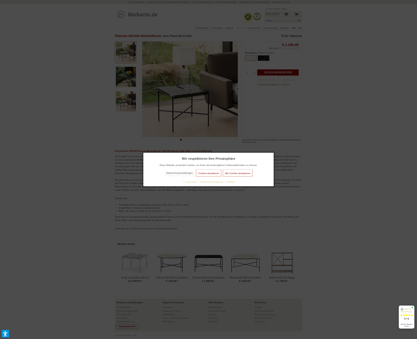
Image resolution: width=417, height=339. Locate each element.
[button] (5, 333)
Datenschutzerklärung (211, 182)
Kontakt (230, 182)
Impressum (191, 182)
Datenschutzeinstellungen (179, 173)
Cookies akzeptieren (208, 173)
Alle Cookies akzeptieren (237, 173)
